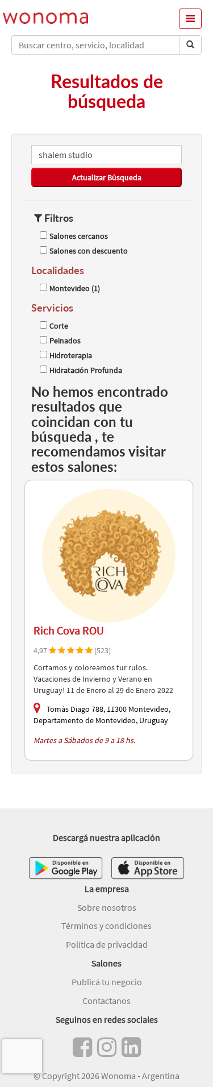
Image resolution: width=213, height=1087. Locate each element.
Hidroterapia (70, 355)
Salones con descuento (88, 251)
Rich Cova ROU (69, 630)
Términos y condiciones (106, 925)
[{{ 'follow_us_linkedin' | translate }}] (131, 1047)
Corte (58, 326)
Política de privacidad (107, 944)
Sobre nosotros (106, 907)
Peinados (65, 340)
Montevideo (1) (74, 288)
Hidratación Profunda (85, 370)
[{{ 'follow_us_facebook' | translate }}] (82, 1047)
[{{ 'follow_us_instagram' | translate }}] (106, 1047)
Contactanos (106, 1000)
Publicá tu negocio (107, 982)
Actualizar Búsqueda (106, 177)
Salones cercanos (78, 236)
